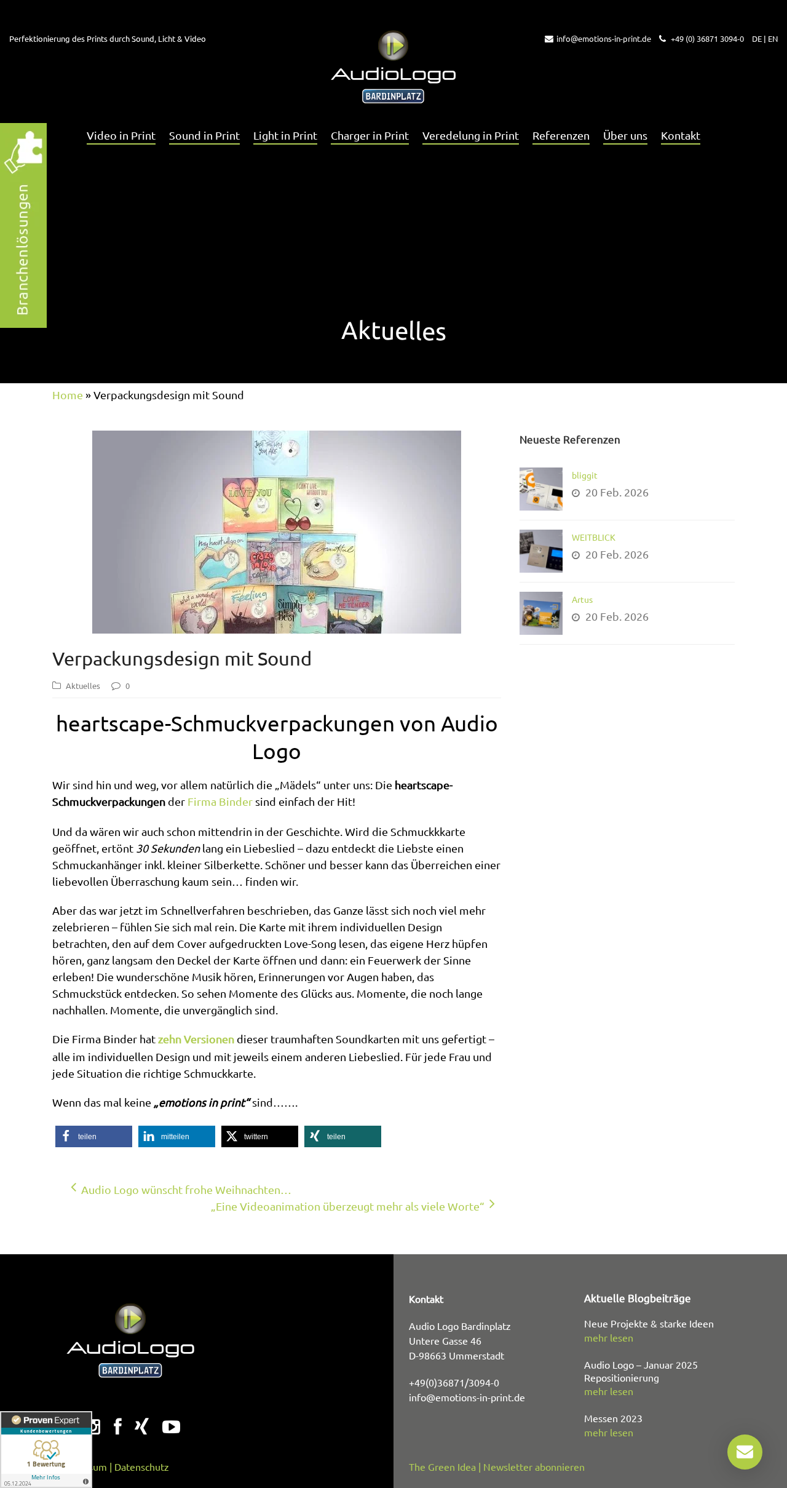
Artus (582, 599)
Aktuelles (83, 685)
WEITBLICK (593, 537)
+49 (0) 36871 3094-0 (706, 38)
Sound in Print (204, 135)
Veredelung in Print (470, 135)
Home (67, 394)
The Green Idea (442, 1466)
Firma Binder (220, 801)
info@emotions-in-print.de (603, 38)
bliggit (585, 474)
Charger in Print (370, 135)
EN (773, 38)
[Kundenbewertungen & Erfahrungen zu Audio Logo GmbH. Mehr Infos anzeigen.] (46, 1449)
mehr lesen (608, 1337)
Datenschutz (141, 1466)
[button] (93, 1136)
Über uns (625, 135)
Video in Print (121, 135)
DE (757, 38)
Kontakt (680, 135)
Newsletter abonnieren (534, 1466)
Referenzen (561, 135)
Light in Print (285, 135)
